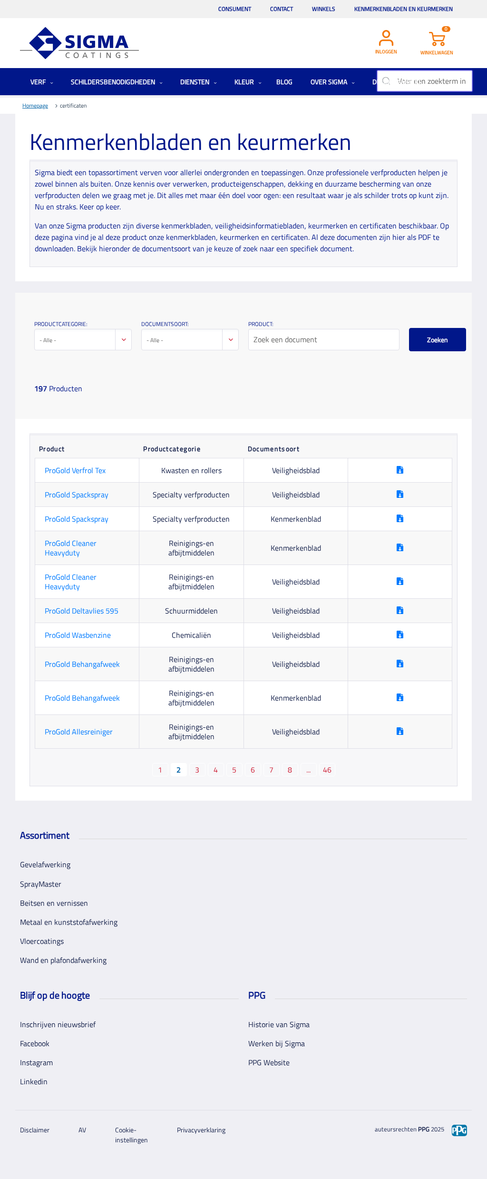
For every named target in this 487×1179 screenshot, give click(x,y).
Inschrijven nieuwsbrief (58, 1024)
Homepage (35, 105)
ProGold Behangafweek (82, 664)
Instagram (36, 1062)
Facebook (34, 1043)
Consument (234, 8)
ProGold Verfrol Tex (75, 470)
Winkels (323, 8)
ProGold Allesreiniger (79, 731)
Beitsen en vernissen (54, 903)
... (308, 769)
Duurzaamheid (397, 82)
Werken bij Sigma (276, 1043)
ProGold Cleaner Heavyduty (71, 547)
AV (82, 1130)
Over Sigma (330, 82)
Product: (260, 323)
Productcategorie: (61, 323)
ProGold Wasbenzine (78, 635)
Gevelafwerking (45, 864)
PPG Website (269, 1062)
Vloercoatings (42, 941)
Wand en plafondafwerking (63, 960)
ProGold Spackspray (76, 494)
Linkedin (34, 1081)
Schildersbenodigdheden (113, 82)
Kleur (244, 82)
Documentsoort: (165, 323)
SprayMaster (40, 884)
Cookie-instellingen (131, 1135)
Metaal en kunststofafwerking (68, 922)
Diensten (195, 82)
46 (327, 769)
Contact (281, 8)
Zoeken (437, 340)
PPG (423, 1129)
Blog (284, 82)
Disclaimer (34, 1130)
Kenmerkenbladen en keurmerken (403, 8)
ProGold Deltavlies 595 (81, 610)
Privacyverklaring (201, 1130)
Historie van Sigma (279, 1024)
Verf (38, 82)
